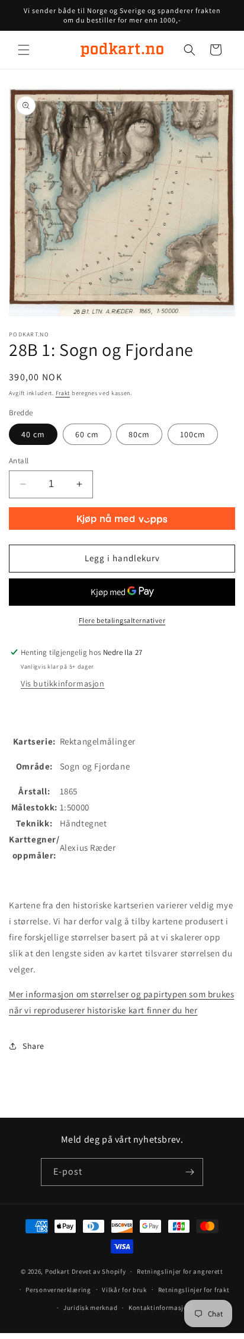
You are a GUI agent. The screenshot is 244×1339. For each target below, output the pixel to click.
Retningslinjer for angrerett (180, 1271)
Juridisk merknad (90, 1307)
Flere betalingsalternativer (122, 620)
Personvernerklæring (58, 1290)
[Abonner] (189, 1172)
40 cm (33, 434)
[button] (24, 50)
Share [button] (33, 1046)
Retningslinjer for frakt (194, 1290)
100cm (193, 434)
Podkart (57, 1271)
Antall (18, 461)
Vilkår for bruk (124, 1290)
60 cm (87, 434)
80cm (139, 434)
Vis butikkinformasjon (63, 683)
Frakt (63, 393)
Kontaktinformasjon (160, 1307)
